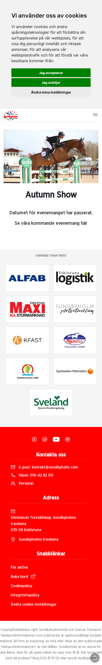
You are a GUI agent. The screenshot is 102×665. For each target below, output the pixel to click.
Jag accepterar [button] (51, 73)
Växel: (35, 475)
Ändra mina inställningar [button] (51, 92)
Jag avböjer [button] (51, 82)
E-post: (48, 467)
